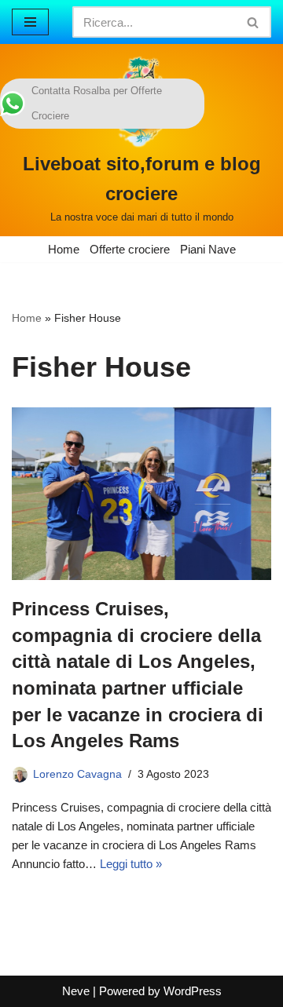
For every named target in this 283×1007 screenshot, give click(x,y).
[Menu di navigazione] (30, 22)
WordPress (193, 991)
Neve (76, 991)
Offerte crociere (130, 249)
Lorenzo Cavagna (77, 774)
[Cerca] (253, 22)
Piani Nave (208, 249)
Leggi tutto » (131, 863)
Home (63, 249)
